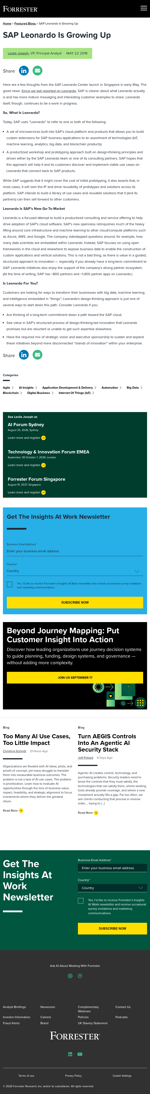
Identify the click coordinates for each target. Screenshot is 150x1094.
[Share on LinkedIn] (24, 70)
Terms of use (26, 1076)
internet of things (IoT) (75, 393)
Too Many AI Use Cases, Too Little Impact (36, 739)
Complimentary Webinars (88, 1009)
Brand (44, 1023)
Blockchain (11, 393)
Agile (6, 387)
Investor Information (16, 1017)
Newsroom (47, 1007)
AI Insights (26, 387)
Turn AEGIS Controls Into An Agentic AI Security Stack (107, 742)
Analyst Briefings (14, 1007)
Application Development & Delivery (67, 387)
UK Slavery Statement (93, 1023)
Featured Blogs (25, 23)
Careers (45, 1017)
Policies (83, 1017)
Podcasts (121, 1017)
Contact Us (122, 1007)
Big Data (133, 387)
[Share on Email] (37, 70)
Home (7, 23)
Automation (110, 387)
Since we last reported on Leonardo (48, 90)
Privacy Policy (73, 1076)
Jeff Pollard (85, 757)
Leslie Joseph (18, 53)
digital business (38, 393)
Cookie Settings (122, 1076)
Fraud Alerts (11, 1023)
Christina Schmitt (14, 751)
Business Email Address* (22, 544)
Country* (12, 564)
